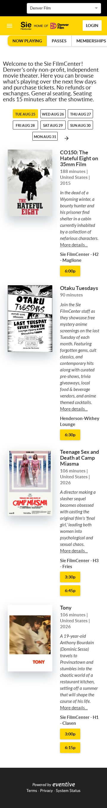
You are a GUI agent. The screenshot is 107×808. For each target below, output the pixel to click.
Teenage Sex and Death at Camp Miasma (79, 458)
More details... (74, 244)
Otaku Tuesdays (79, 288)
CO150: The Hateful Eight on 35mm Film (79, 158)
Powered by (41, 785)
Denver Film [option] (40, 8)
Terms (31, 790)
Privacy (46, 790)
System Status (68, 790)
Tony (66, 608)
